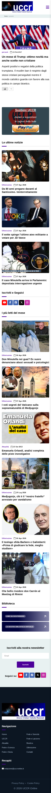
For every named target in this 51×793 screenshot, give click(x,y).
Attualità (5, 447)
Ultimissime (7, 185)
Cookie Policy (33, 783)
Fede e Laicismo (33, 739)
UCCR (4, 739)
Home (6, 16)
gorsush (5, 52)
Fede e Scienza (8, 747)
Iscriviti (25, 665)
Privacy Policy (18, 783)
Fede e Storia (7, 752)
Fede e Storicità (32, 734)
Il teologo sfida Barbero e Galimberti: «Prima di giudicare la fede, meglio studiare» (24, 545)
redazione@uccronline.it (14, 769)
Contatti (29, 752)
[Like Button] (5, 89)
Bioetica (29, 743)
